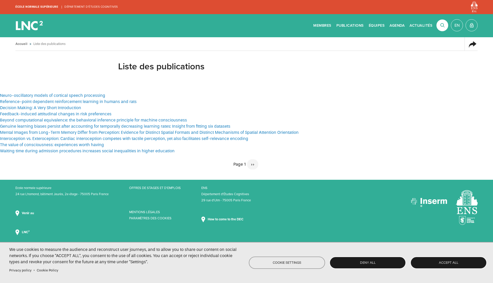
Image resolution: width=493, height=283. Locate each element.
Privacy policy (20, 270)
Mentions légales (144, 212)
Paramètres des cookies (150, 218)
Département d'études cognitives (91, 6)
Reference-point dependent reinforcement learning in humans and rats (68, 101)
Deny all (368, 262)
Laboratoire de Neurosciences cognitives (29, 25)
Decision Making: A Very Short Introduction (40, 107)
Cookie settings (287, 262)
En (457, 25)
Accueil (21, 44)
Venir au (28, 213)
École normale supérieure (36, 6)
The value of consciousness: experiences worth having (52, 144)
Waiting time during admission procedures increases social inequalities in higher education (87, 150)
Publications (350, 25)
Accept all (448, 262)
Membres (322, 25)
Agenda (397, 25)
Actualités (421, 25)
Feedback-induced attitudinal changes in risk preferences (55, 113)
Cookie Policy (47, 270)
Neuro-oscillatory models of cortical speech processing (52, 95)
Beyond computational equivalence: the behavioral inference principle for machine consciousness (93, 120)
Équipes (377, 25)
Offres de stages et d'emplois (155, 188)
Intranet (472, 25)
